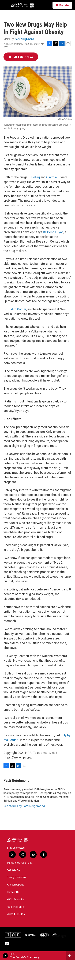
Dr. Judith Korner (14, 309)
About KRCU (13, 870)
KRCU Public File (15, 899)
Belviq (35, 177)
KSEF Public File (15, 907)
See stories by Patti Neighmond (24, 806)
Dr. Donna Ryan (53, 232)
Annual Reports (15, 884)
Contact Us (13, 892)
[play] (5, 955)
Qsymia (51, 177)
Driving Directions (16, 877)
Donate (64, 5)
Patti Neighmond (24, 39)
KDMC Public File (16, 914)
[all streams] (70, 955)
